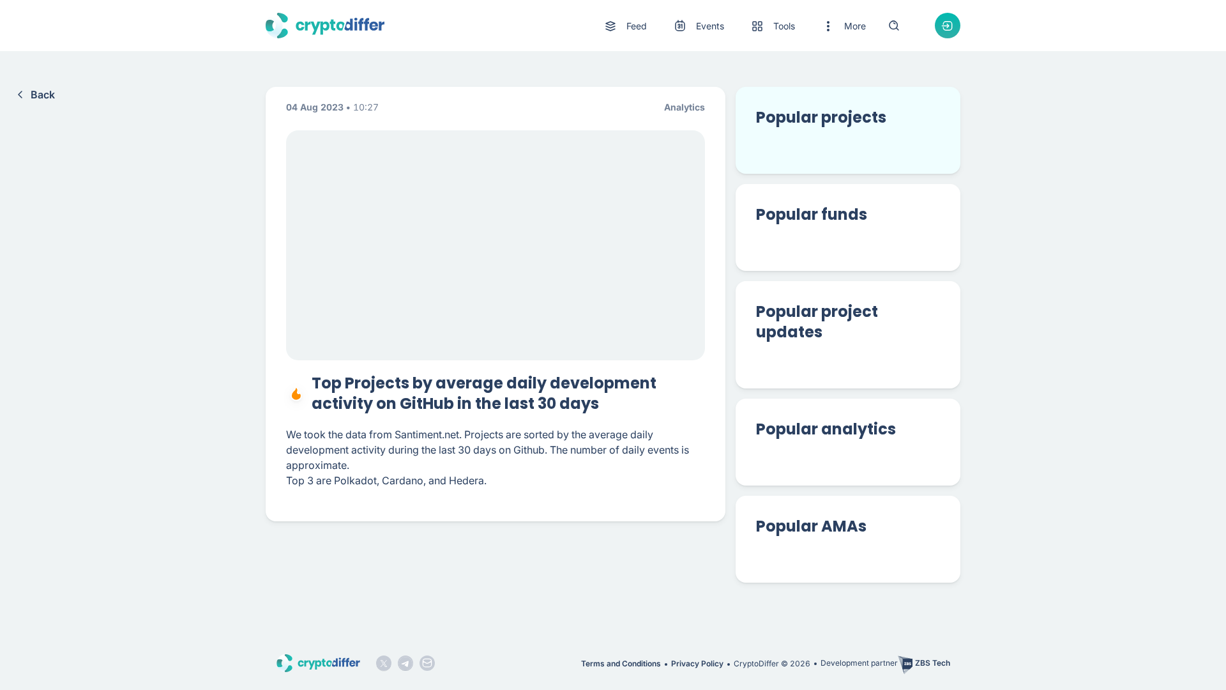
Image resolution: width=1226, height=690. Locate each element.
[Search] (894, 25)
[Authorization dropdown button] (947, 25)
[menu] (734, 26)
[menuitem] (625, 26)
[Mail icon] (427, 663)
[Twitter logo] (383, 663)
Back (43, 94)
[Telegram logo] (405, 663)
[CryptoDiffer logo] (325, 25)
